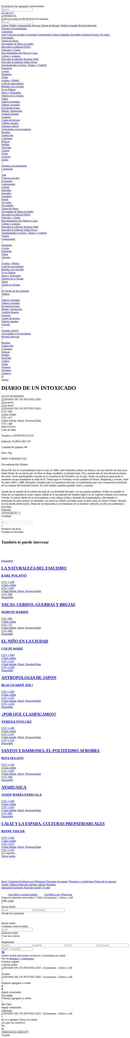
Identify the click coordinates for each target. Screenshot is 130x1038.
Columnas (6, 138)
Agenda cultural (9, 126)
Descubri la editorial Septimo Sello (19, 59)
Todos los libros (9, 40)
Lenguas (5, 117)
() (11, 12)
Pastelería (6, 74)
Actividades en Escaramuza (16, 129)
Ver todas (105, 34)
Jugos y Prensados (11, 92)
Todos (4, 77)
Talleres (64, 25)
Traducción (7, 135)
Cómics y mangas (10, 56)
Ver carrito (7, 995)
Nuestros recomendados (14, 28)
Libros (5, 25)
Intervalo (23, 884)
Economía (31, 34)
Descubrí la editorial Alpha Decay (19, 62)
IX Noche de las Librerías (15, 290)
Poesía (96, 34)
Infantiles (65, 34)
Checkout (6, 1010)
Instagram (7, 887)
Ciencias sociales (16, 34)
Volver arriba (8, 856)
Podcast (5, 141)
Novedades (7, 37)
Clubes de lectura (10, 120)
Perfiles (5, 144)
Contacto (6, 373)
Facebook (18, 887)
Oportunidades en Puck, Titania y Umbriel (24, 65)
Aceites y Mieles (10, 80)
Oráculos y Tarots (10, 49)
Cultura (5, 150)
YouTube (6, 147)
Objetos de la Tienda (12, 95)
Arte (4, 34)
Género (55, 34)
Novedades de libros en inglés (17, 43)
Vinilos (13, 25)
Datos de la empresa (105, 881)
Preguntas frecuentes (57, 881)
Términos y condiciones (81, 881)
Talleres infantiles (10, 101)
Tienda (5, 884)
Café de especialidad (12, 83)
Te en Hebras (8, 89)
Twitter (46, 887)
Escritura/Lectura (10, 107)
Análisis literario (10, 114)
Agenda (73, 25)
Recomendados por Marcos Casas (19, 53)
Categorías (7, 31)
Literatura (86, 34)
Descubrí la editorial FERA (16, 46)
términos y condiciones (21, 958)
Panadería (6, 68)
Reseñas (5, 132)
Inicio (4, 881)
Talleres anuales (9, 123)
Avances (5, 156)
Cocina (5, 71)
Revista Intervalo (87, 25)
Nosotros (6, 370)
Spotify (38, 887)
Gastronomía (24, 25)
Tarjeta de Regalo (50, 25)
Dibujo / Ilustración (11, 110)
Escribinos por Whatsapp (31, 881)
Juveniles (76, 34)
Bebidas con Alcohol (12, 86)
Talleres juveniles (10, 104)
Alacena (36, 25)
